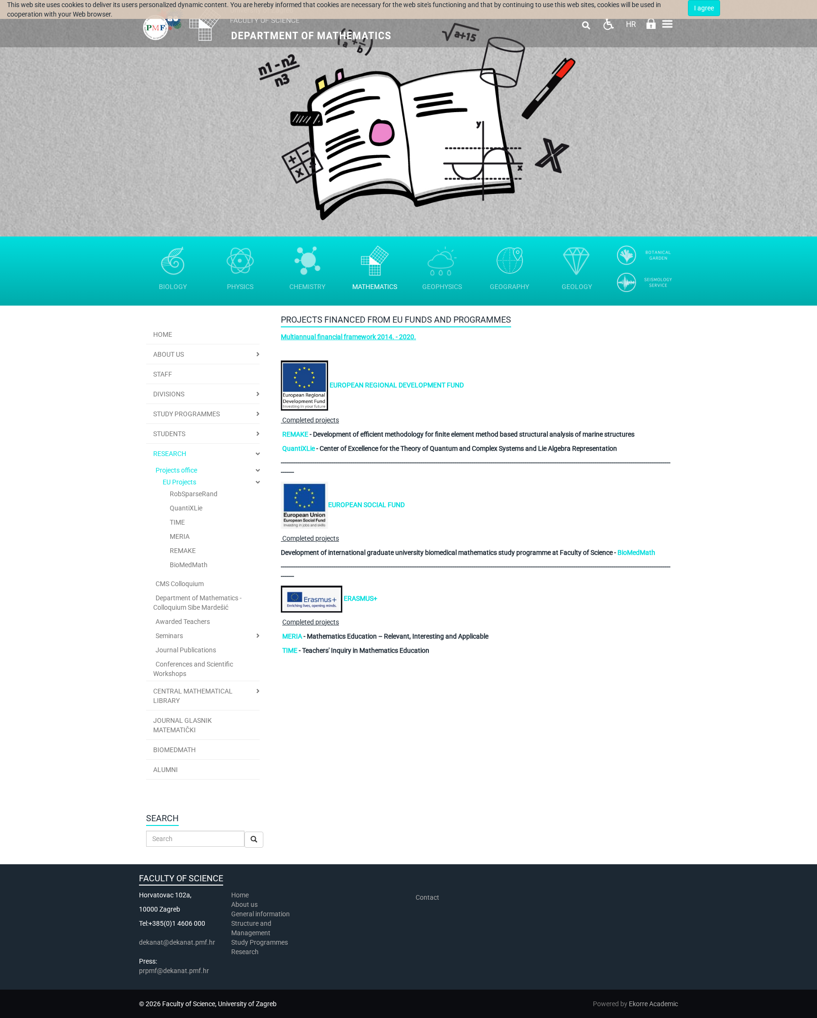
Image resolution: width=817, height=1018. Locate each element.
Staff (162, 374)
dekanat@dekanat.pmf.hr (177, 942)
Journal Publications (186, 650)
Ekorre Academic (653, 1004)
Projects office (176, 470)
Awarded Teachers (183, 621)
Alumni (165, 769)
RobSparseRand (193, 494)
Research (169, 453)
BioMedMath (189, 565)
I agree (704, 8)
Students (169, 434)
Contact (427, 897)
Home (162, 334)
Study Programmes (186, 414)
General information (260, 914)
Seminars (169, 636)
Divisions (168, 394)
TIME (177, 522)
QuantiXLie (186, 508)
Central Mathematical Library (193, 695)
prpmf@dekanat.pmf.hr (174, 970)
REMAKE (183, 550)
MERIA (180, 536)
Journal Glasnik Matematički (182, 725)
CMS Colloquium (180, 584)
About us (245, 904)
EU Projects (179, 482)
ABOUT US (168, 354)
